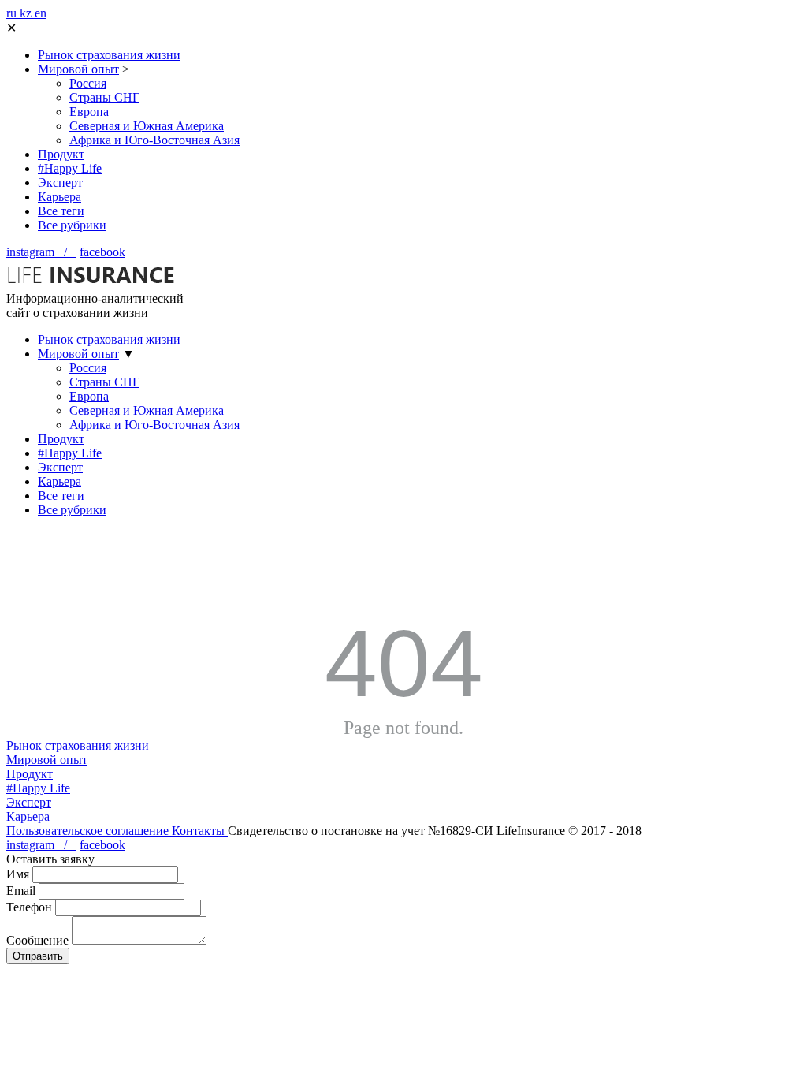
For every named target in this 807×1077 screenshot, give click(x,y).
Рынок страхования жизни (109, 54)
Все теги (61, 211)
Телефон (29, 907)
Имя (17, 874)
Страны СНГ (104, 97)
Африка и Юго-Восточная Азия (154, 140)
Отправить (38, 956)
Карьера (59, 196)
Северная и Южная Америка (146, 125)
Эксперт (60, 182)
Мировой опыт (78, 69)
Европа (89, 111)
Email (20, 890)
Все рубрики (72, 225)
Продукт (61, 154)
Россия (87, 83)
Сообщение (37, 940)
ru (13, 13)
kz (27, 13)
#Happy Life (70, 168)
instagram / (41, 252)
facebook (102, 252)
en (40, 13)
